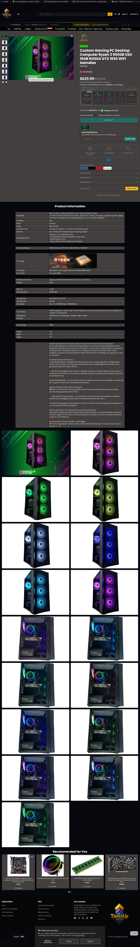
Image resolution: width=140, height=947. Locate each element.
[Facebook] (122, 24)
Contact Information (46, 905)
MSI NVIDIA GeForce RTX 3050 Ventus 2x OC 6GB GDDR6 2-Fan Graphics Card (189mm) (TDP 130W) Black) (121, 872)
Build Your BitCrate (82, 24)
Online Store (88, 29)
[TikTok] (128, 24)
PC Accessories (60, 29)
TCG (9, 29)
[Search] (110, 14)
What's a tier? (132, 89)
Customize (84, 66)
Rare (4, 905)
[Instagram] (125, 24)
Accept (69, 941)
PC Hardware (72, 29)
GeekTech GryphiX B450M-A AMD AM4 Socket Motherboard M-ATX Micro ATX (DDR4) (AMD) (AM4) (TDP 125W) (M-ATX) (18, 872)
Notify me (130, 139)
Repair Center (98, 29)
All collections (7, 912)
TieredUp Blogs (126, 29)
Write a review (131, 188)
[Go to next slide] (137, 873)
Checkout (82, 68)
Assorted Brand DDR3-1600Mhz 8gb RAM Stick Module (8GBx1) (87, 871)
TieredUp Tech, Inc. (121, 936)
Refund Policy (43, 912)
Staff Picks (17, 29)
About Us (41, 919)
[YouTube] (91, 918)
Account (125, 14)
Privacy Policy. (80, 935)
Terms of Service (44, 915)
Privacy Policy (43, 909)
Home (81, 29)
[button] (109, 89)
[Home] (6, 14)
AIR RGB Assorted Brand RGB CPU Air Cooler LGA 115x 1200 (52, 871)
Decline (90, 941)
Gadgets (28, 29)
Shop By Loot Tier (43, 29)
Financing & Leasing (111, 29)
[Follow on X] (79, 918)
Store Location (7, 915)
